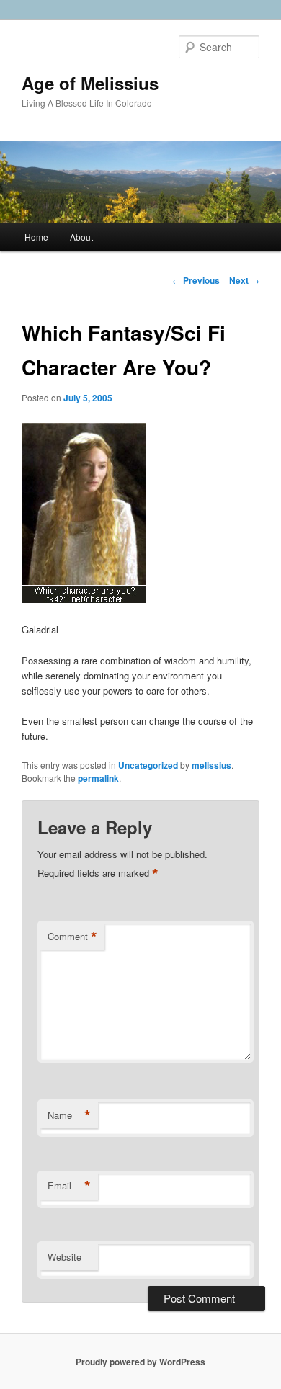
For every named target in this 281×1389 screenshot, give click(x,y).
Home (36, 237)
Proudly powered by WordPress (140, 1361)
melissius (211, 765)
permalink (98, 778)
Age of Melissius (90, 83)
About (81, 237)
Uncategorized (148, 765)
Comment (72, 936)
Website (64, 1257)
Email (69, 1185)
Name (69, 1115)
